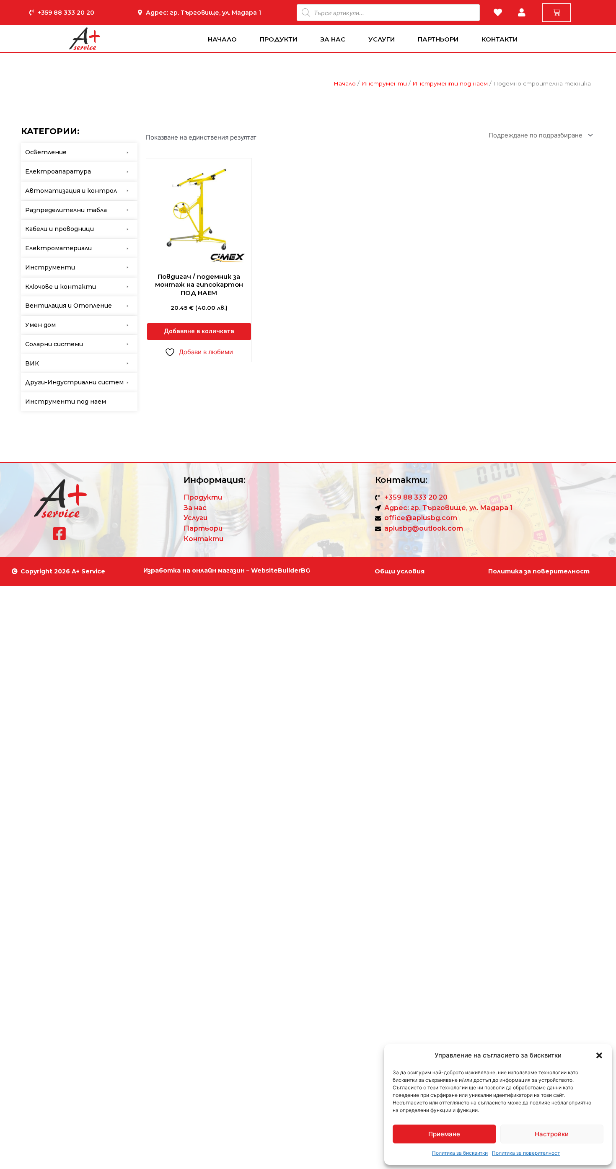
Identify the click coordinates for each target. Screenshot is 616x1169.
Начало (222, 39)
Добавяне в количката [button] (199, 331)
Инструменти (384, 83)
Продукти (278, 39)
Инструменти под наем (450, 83)
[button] (599, 1055)
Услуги (381, 39)
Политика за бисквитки (460, 1153)
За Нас (332, 39)
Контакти (499, 39)
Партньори (438, 39)
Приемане (444, 1134)
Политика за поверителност (526, 1153)
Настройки (552, 1134)
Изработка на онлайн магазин (194, 570)
